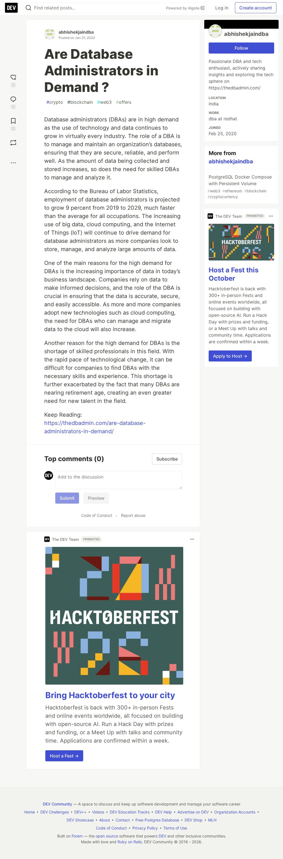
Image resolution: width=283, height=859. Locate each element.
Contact (123, 820)
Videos (98, 812)
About (104, 820)
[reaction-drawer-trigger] (13, 80)
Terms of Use (175, 828)
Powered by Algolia (183, 8)
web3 (104, 102)
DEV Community (57, 804)
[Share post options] (13, 162)
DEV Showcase (80, 820)
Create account (255, 7)
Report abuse (133, 515)
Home (29, 812)
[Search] (28, 8)
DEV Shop (194, 820)
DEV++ (80, 812)
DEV (162, 836)
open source (107, 836)
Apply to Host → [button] (230, 356)
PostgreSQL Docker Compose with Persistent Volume (240, 186)
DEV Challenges (54, 812)
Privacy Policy (145, 828)
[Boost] (13, 142)
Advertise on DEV (193, 812)
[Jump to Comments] (13, 102)
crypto (54, 102)
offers (123, 102)
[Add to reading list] (13, 123)
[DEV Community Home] (11, 7)
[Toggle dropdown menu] (192, 539)
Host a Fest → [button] (64, 756)
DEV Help (163, 812)
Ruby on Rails (129, 841)
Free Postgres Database (157, 820)
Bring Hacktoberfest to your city (110, 695)
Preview (96, 498)
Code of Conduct (96, 515)
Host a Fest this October (233, 274)
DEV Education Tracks (130, 812)
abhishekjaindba (76, 32)
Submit (67, 498)
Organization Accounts (234, 812)
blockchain (80, 102)
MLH (212, 820)
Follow (241, 48)
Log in (221, 7)
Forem (77, 836)
